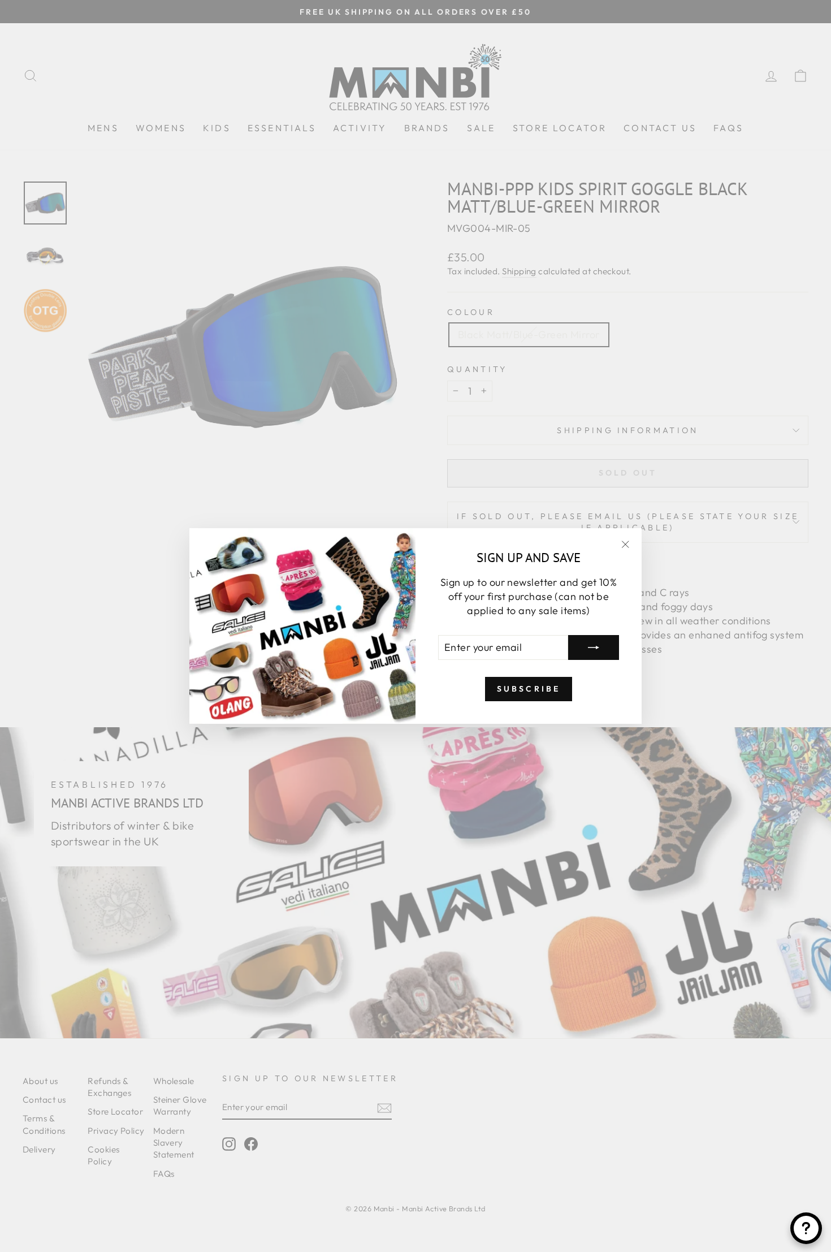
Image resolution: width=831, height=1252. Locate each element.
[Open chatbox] (806, 1228)
